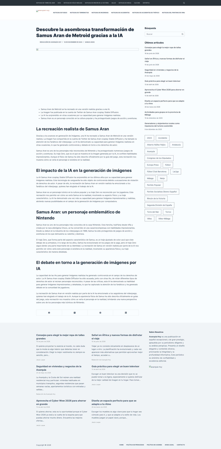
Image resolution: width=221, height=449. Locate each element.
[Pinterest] (100, 313)
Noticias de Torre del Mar (45, 3)
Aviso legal (169, 445)
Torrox (168, 212)
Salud (114, 3)
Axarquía (151, 151)
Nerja (162, 178)
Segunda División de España (159, 205)
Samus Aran (90, 42)
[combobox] (162, 34)
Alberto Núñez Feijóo (156, 145)
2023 (149, 138)
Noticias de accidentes (120, 12)
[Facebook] (49, 313)
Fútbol (168, 165)
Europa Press (153, 165)
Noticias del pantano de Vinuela (175, 12)
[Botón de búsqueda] (182, 34)
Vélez (149, 218)
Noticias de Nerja (125, 3)
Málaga (150, 178)
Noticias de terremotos (79, 12)
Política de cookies (154, 445)
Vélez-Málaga (164, 218)
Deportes (146, 3)
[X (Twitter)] (74, 313)
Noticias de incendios (100, 12)
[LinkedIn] (126, 313)
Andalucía (176, 145)
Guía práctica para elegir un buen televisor (162, 81)
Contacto (181, 445)
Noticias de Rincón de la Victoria (97, 3)
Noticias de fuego (60, 12)
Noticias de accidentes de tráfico (145, 12)
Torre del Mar (153, 212)
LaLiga (176, 171)
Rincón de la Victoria (156, 198)
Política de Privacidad (135, 445)
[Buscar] (184, 3)
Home (121, 445)
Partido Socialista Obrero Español (162, 192)
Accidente (162, 138)
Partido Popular (154, 185)
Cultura (137, 3)
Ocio (59, 3)
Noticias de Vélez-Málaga (73, 3)
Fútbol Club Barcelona (156, 171)
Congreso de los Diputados (159, 158)
